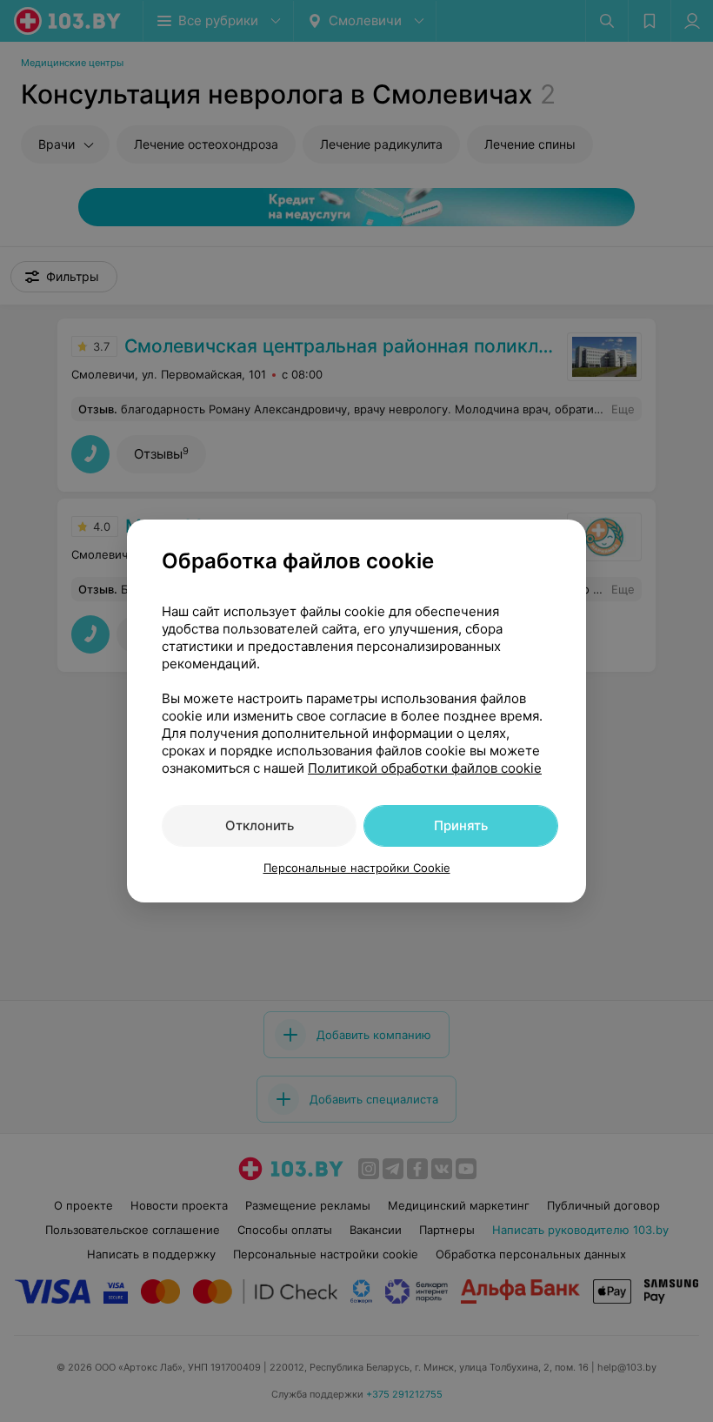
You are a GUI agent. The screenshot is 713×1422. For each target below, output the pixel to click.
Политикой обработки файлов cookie (425, 768)
